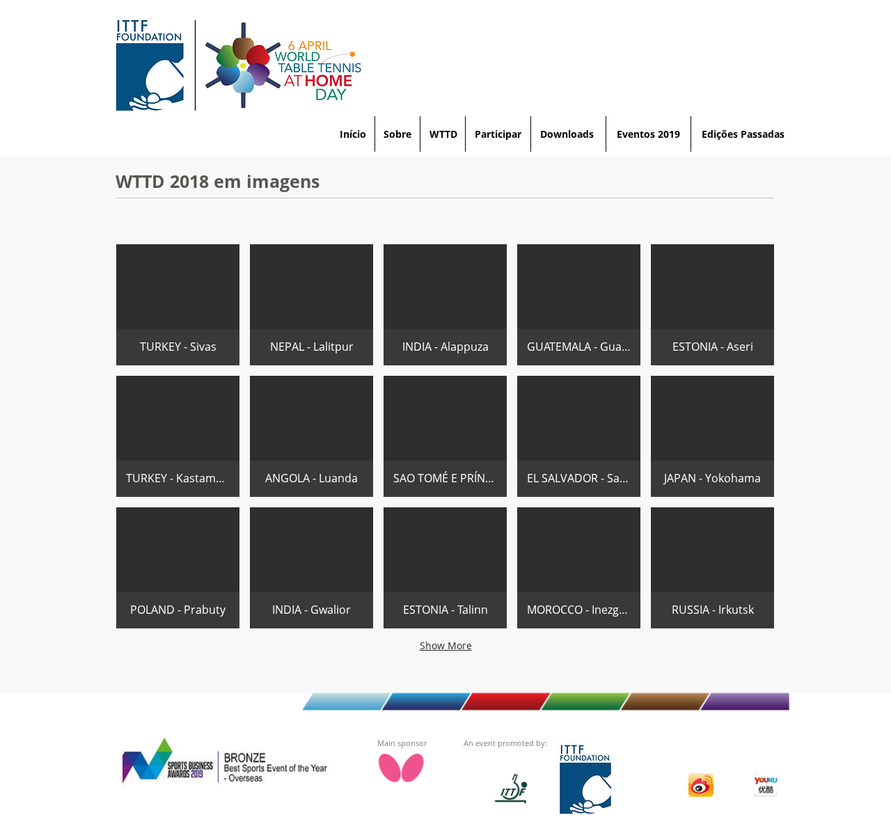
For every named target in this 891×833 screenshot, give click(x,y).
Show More (446, 645)
